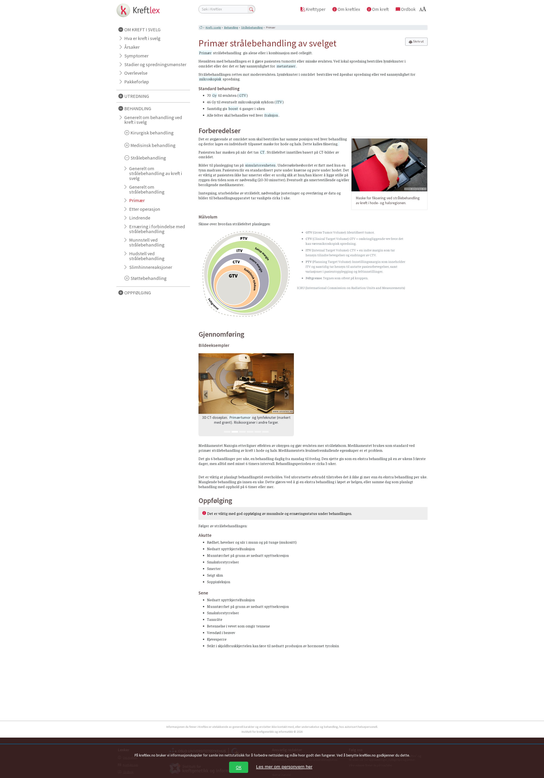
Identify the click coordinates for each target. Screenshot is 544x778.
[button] (205, 394)
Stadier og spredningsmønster (155, 64)
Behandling (231, 27)
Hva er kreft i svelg (142, 38)
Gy (214, 95)
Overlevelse (135, 73)
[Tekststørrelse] (423, 10)
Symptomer (136, 56)
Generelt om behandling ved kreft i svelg (153, 119)
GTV (242, 95)
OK (238, 767)
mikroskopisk (210, 79)
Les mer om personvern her (284, 766)
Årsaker (132, 47)
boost (233, 108)
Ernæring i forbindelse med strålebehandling (157, 229)
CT (262, 152)
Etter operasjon (144, 209)
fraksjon (271, 115)
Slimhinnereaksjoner (150, 267)
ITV (279, 102)
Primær (137, 200)
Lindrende (139, 218)
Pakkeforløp (136, 82)
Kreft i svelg (213, 27)
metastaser (286, 66)
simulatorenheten (260, 165)
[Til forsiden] (153, 10)
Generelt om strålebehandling (146, 189)
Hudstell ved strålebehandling (146, 256)
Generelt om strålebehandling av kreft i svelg (155, 173)
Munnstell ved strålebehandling (146, 242)
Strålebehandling (252, 27)
